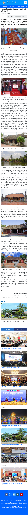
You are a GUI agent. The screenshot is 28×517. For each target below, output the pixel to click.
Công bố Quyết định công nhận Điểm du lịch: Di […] (14, 321)
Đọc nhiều (20, 329)
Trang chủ (4, 6)
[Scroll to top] (0, 516)
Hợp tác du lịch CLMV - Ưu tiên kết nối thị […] (10, 406)
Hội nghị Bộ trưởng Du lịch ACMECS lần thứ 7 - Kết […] (12, 386)
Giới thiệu (11, 6)
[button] (10, 326)
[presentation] (2, 312)
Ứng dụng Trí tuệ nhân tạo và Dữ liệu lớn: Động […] (12, 483)
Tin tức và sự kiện (20, 6)
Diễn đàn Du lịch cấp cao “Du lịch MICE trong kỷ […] (12, 367)
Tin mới (7, 329)
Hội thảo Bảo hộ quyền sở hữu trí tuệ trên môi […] (11, 348)
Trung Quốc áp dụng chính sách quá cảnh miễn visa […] (12, 463)
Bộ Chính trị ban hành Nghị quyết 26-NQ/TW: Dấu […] (12, 425)
